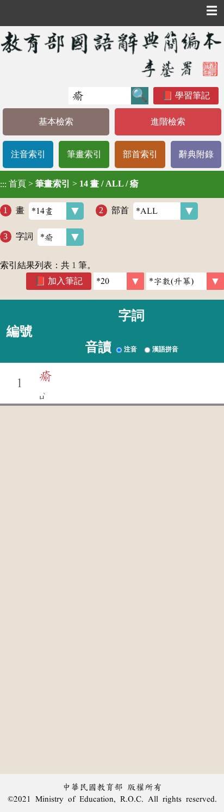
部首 (120, 210)
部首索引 (140, 154)
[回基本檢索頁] (112, 54)
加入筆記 (65, 281)
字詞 (24, 236)
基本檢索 (56, 121)
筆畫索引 (84, 154)
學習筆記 (192, 95)
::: (3, 184)
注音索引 (28, 154)
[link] (185, 281)
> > (69, 184)
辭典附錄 (196, 154)
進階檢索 (168, 121)
